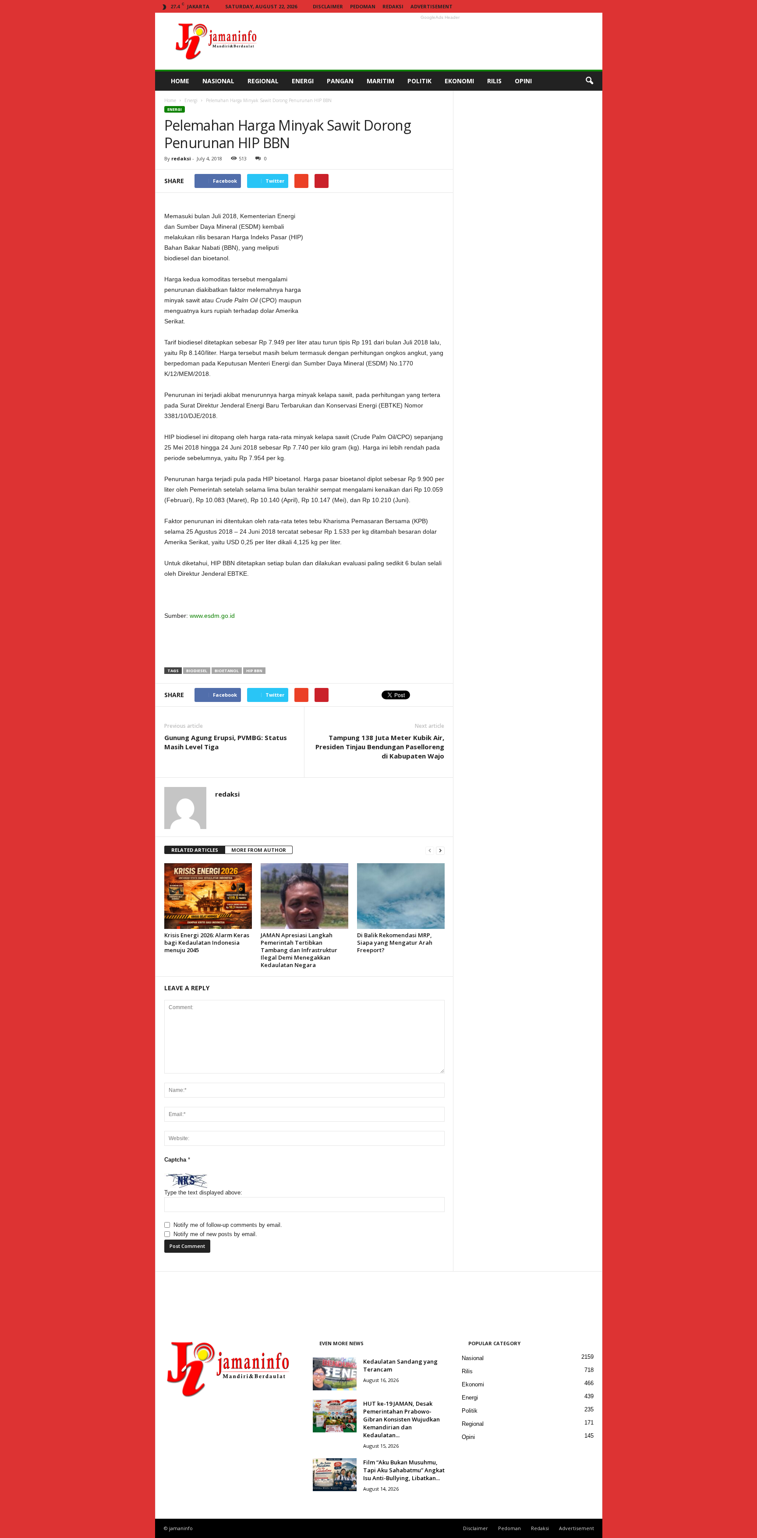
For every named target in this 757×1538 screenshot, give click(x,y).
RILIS (494, 81)
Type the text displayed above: (203, 1192)
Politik (470, 1410)
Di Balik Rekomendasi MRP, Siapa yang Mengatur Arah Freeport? (394, 942)
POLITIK (419, 81)
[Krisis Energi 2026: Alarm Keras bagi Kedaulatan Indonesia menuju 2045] (208, 896)
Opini (468, 1437)
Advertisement (431, 6)
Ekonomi (473, 1384)
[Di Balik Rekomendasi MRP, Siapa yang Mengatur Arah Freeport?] (401, 896)
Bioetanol (227, 670)
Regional (473, 1424)
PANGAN (340, 81)
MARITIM (380, 81)
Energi (191, 100)
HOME (180, 81)
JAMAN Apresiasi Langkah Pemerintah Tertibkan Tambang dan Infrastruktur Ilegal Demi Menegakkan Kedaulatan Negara (299, 950)
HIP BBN (254, 670)
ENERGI (303, 81)
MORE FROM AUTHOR (258, 850)
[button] (589, 81)
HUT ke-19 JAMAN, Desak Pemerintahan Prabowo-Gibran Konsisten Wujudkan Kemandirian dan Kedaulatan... (401, 1419)
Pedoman (362, 6)
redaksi (181, 158)
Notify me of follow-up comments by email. (227, 1225)
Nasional (473, 1358)
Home (170, 100)
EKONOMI (459, 81)
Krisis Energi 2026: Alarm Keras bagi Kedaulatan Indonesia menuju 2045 (206, 942)
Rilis (467, 1371)
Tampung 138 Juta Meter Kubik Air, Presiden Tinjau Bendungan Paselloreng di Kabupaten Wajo (379, 746)
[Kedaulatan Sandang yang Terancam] (335, 1373)
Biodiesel (196, 670)
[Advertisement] (440, 41)
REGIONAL (263, 81)
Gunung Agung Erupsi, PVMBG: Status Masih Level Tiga (225, 742)
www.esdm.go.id (212, 615)
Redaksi (392, 6)
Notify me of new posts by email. (215, 1234)
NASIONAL (218, 81)
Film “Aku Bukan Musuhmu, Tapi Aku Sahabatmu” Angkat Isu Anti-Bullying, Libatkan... (404, 1470)
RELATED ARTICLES (194, 850)
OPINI (523, 81)
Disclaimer (328, 6)
